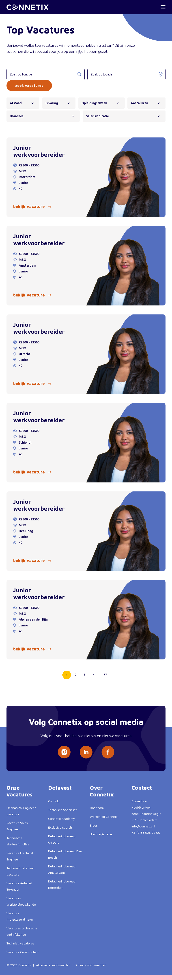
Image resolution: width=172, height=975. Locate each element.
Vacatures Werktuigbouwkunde (21, 901)
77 (105, 675)
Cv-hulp (54, 801)
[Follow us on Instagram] (64, 752)
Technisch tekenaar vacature (20, 871)
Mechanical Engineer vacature (21, 811)
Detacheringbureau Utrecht (61, 839)
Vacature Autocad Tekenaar (19, 886)
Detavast (60, 788)
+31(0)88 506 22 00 (145, 832)
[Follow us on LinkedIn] (86, 752)
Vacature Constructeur (22, 952)
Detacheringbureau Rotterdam (61, 884)
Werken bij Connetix (104, 816)
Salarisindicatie (97, 116)
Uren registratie (101, 834)
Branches (16, 116)
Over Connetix (102, 791)
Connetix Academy (61, 818)
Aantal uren (139, 103)
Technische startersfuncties (17, 841)
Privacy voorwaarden (90, 965)
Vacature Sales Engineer (17, 826)
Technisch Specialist (62, 810)
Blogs (94, 825)
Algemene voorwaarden (53, 965)
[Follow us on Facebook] (107, 752)
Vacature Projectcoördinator (19, 916)
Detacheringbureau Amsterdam (61, 869)
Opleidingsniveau (94, 103)
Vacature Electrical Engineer (19, 856)
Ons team (97, 808)
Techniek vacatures (20, 943)
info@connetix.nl (143, 826)
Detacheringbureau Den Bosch (65, 854)
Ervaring (51, 103)
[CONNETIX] (27, 7)
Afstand (16, 103)
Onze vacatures (19, 791)
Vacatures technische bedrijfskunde (21, 931)
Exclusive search (60, 827)
